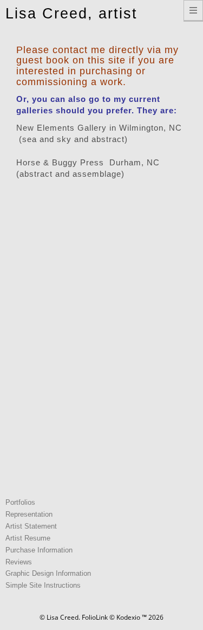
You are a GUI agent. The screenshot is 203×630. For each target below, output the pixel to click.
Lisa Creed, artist (71, 13)
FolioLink (95, 617)
